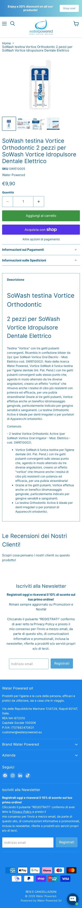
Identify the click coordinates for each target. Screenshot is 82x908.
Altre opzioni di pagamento (41, 239)
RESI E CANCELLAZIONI (41, 891)
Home (6, 43)
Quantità (8, 192)
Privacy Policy (44, 624)
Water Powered (13, 175)
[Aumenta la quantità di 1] (38, 201)
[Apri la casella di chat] (73, 899)
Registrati (61, 663)
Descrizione (15, 279)
